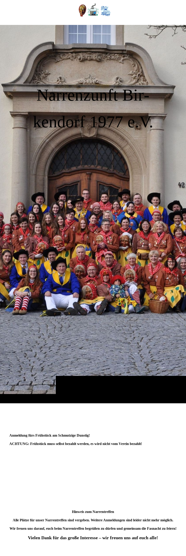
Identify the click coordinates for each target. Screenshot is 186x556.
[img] (93, 214)
